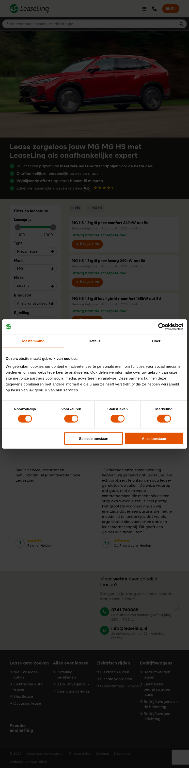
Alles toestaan (154, 438)
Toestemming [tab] (33, 341)
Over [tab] (156, 341)
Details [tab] (95, 341)
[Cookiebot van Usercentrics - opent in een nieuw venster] (161, 327)
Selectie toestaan (93, 438)
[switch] (71, 419)
